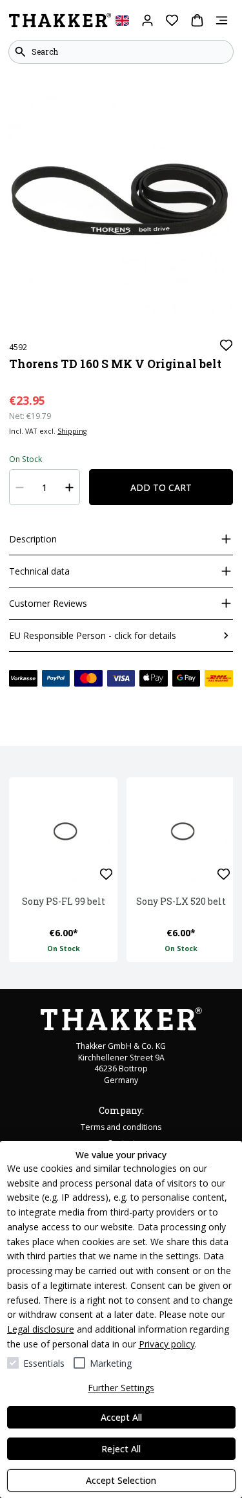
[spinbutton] (44, 487)
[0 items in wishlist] (172, 20)
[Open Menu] (221, 20)
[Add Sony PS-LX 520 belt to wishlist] (223, 874)
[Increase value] (69, 487)
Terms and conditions (121, 1127)
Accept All (121, 1417)
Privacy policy (167, 1344)
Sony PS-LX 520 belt (181, 901)
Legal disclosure (40, 1329)
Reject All (121, 1449)
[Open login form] (147, 20)
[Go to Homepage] (60, 20)
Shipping (71, 431)
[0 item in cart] (197, 20)
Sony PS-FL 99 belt (63, 901)
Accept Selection (121, 1480)
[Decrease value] (20, 487)
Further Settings (121, 1388)
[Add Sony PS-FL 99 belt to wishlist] (106, 874)
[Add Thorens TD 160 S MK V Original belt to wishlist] (226, 345)
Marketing (111, 1363)
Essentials (44, 1363)
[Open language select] (122, 20)
